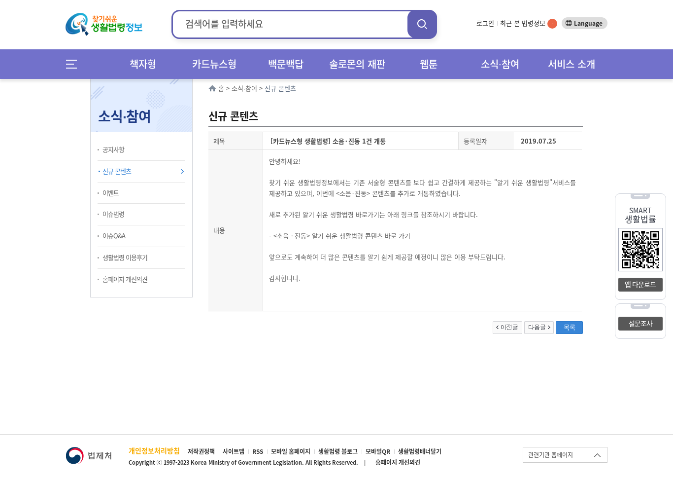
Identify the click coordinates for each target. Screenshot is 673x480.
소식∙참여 (500, 64)
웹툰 (428, 64)
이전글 (507, 327)
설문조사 (640, 323)
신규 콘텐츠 (116, 171)
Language (588, 23)
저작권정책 (201, 451)
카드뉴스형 (214, 64)
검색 (422, 24)
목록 (569, 327)
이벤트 (110, 192)
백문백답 (285, 64)
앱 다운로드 (640, 284)
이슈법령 (113, 214)
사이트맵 (233, 451)
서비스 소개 (571, 64)
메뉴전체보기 (74, 64)
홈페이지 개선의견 (124, 279)
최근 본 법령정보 (526, 23)
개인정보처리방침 (154, 450)
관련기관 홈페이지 (550, 454)
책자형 (143, 64)
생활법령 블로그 (338, 451)
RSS (257, 451)
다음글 (539, 327)
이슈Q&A (113, 235)
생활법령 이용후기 (124, 257)
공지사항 (113, 149)
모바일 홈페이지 (290, 451)
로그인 (485, 23)
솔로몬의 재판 (357, 64)
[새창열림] (88, 451)
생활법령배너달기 (419, 451)
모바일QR (378, 451)
